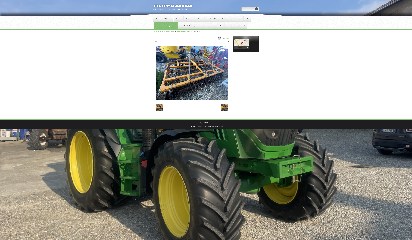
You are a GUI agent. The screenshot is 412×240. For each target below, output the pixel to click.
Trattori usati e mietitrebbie (207, 19)
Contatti (178, 19)
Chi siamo (167, 19)
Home (158, 19)
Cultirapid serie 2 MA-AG (183, 31)
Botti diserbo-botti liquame (189, 26)
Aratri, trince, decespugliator (165, 26)
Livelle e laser (225, 26)
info (247, 19)
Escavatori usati (239, 26)
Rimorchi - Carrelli (209, 26)
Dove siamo (190, 19)
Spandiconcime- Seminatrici (231, 19)
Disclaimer (220, 126)
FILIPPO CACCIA (172, 6)
